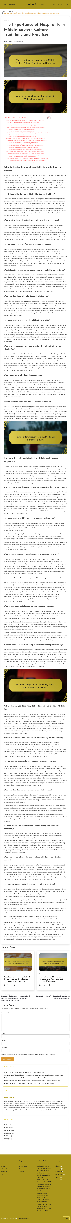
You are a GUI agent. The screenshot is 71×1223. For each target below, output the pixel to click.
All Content (64, 4)
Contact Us (55, 4)
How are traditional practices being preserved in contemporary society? (26, 149)
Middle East (8, 1133)
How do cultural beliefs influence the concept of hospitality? (23, 125)
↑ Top (66, 1218)
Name (3, 1033)
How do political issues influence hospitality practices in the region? (25, 155)
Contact (4, 1171)
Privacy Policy (23, 1166)
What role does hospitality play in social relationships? (22, 129)
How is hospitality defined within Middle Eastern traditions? (23, 122)
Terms (21, 1169)
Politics (6, 1136)
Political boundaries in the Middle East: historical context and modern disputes (30, 1083)
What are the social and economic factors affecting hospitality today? (25, 153)
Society (6, 1138)
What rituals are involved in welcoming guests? (20, 134)
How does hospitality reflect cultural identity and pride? (22, 131)
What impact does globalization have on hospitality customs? (23, 147)
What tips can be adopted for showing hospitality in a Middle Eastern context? (27, 160)
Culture (6, 20)
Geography (8, 1130)
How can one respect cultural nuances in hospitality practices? (23, 162)
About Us (12, 4)
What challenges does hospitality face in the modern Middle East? (24, 151)
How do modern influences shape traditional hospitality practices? (25, 145)
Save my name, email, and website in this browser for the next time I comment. (29, 1054)
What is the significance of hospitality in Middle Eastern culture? (24, 120)
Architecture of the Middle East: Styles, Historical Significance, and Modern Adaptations (17, 979)
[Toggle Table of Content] (48, 117)
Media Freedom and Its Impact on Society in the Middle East (24, 1072)
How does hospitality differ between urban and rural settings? (23, 142)
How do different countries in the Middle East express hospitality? (25, 138)
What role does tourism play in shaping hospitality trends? (22, 156)
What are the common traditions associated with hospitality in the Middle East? (28, 133)
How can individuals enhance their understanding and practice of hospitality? (27, 158)
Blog (2, 1174)
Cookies (21, 1171)
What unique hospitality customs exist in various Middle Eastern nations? (27, 140)
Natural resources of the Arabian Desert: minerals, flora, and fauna (26, 1078)
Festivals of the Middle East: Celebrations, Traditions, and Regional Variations (51, 979)
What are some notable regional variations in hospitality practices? (24, 143)
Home (5, 4)
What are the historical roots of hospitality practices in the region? (25, 124)
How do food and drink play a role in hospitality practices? (22, 136)
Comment (5, 1013)
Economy (7, 1127)
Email (3, 1040)
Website (4, 1047)
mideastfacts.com (35, 4)
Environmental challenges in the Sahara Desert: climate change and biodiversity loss (32, 1080)
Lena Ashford (19, 41)
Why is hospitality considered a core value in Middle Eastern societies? (26, 127)
